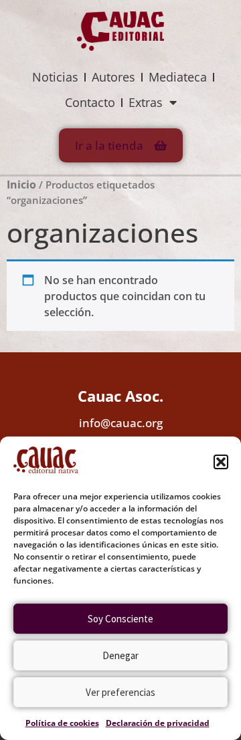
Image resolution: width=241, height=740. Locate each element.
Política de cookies (62, 723)
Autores (113, 77)
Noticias (55, 77)
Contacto (90, 102)
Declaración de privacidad (158, 723)
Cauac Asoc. (120, 396)
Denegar (120, 655)
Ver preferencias (120, 692)
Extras (146, 102)
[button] (221, 462)
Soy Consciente (120, 618)
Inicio (21, 184)
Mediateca (178, 77)
